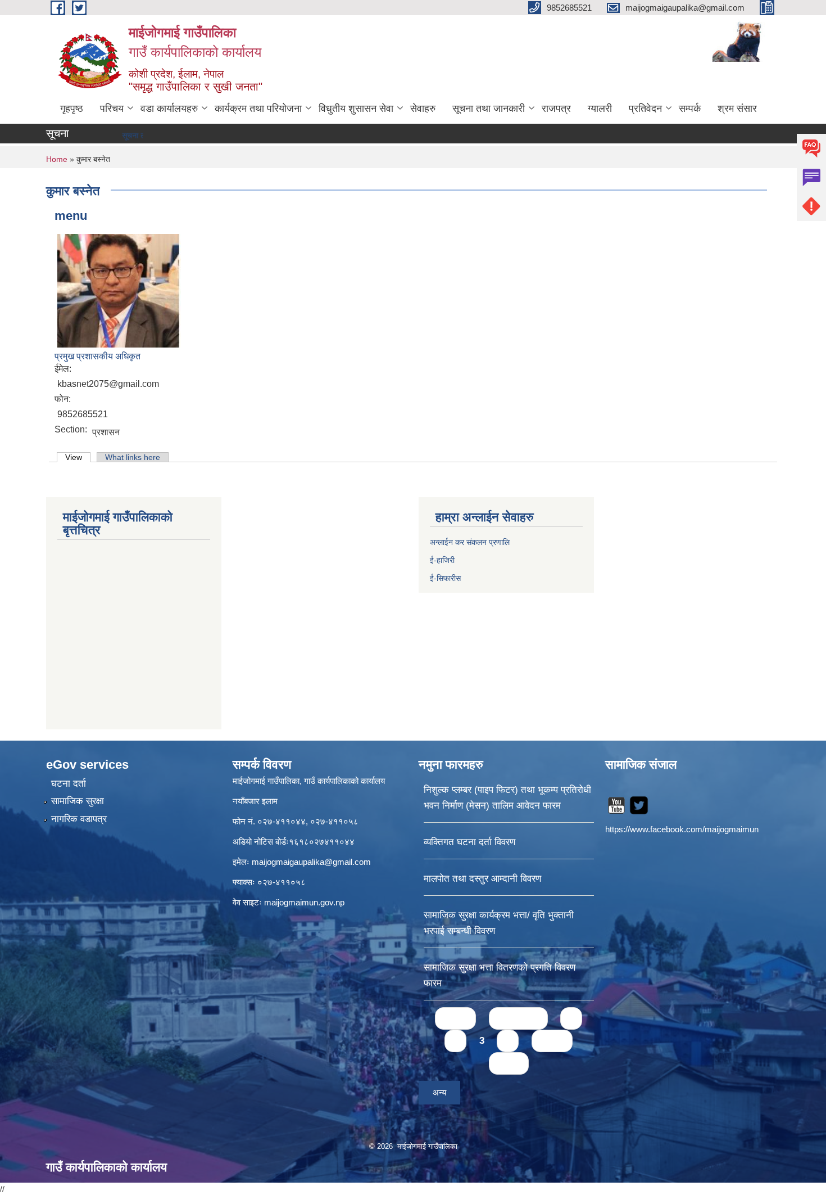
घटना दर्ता (68, 783)
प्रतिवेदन (645, 108)
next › (552, 1040)
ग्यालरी (600, 108)
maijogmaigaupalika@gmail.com (311, 862)
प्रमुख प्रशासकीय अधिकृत (97, 356)
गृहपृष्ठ (71, 108)
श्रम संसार (737, 108)
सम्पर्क (690, 108)
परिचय (112, 108)
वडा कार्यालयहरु (169, 108)
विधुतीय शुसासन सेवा (356, 108)
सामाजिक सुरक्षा (77, 801)
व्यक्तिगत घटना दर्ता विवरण (469, 842)
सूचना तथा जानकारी (488, 108)
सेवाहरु (422, 108)
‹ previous (518, 1018)
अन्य (439, 1092)
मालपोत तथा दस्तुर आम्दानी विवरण (482, 878)
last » (508, 1063)
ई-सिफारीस (445, 578)
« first (455, 1018)
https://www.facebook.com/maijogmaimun (682, 829)
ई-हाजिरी (443, 560)
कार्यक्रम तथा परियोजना (258, 108)
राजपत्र (556, 108)
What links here (132, 457)
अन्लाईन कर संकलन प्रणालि (470, 542)
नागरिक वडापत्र (79, 819)
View (77, 457)
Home (56, 159)
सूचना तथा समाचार (123, 135)
